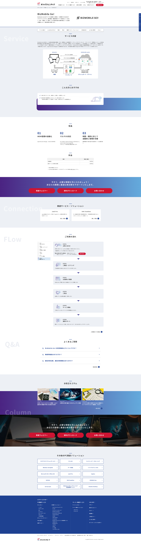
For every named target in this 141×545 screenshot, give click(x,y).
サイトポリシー (51, 535)
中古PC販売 (39, 520)
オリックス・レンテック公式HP (95, 522)
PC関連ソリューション (47, 7)
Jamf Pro (70, 474)
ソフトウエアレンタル (93, 467)
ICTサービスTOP (39, 7)
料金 (63, 30)
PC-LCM (70, 461)
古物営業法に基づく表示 (81, 535)
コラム (84, 5)
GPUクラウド (76, 509)
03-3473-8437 (61, 254)
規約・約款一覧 (89, 535)
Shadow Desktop (93, 486)
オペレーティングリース (41, 518)
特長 (58, 30)
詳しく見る (63, 218)
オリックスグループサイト (42, 535)
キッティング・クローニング (93, 461)
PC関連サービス (61, 5)
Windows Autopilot (48, 467)
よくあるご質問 (82, 2)
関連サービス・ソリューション (72, 30)
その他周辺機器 (41, 516)
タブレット (40, 514)
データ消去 (70, 467)
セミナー (68, 2)
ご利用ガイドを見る (95, 332)
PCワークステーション (42, 513)
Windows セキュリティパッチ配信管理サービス (70, 486)
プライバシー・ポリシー (59, 535)
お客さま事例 (79, 5)
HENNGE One (93, 480)
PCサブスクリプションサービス (48, 461)
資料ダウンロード (90, 5)
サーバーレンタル (76, 504)
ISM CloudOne (70, 480)
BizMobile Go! (55, 523)
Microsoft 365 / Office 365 (48, 474)
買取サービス (39, 523)
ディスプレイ (41, 511)
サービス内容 (41, 30)
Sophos (93, 474)
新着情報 (72, 2)
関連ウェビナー (42, 191)
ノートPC (40, 507)
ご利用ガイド (77, 2)
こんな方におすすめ (51, 30)
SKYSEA (48, 480)
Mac (39, 510)
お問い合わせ (73, 169)
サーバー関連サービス (70, 5)
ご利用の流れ (83, 30)
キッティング (76, 511)
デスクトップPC (41, 508)
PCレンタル (39, 504)
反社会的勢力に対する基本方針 (70, 535)
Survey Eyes (48, 486)
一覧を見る (95, 367)
